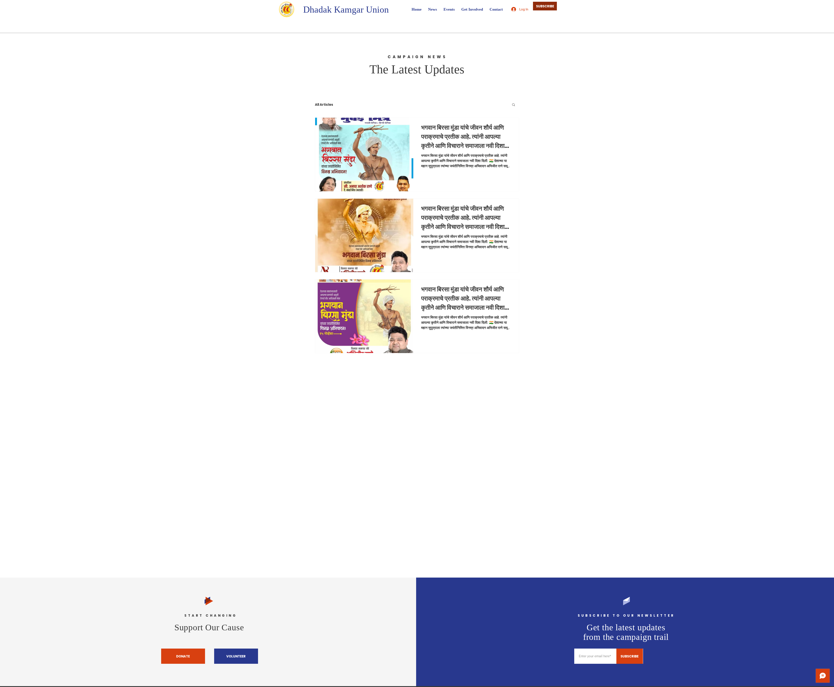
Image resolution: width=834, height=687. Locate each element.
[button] (513, 105)
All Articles (324, 104)
